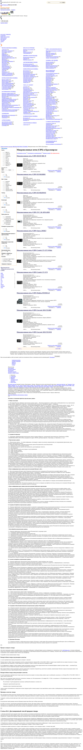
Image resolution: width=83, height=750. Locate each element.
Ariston (31, 385)
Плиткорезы (48, 129)
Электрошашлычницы (7, 75)
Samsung (13, 385)
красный (7, 184)
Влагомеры (48, 81)
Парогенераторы (5, 66)
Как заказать (3, 39)
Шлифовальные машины (51, 115)
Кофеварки (4, 54)
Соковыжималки (5, 68)
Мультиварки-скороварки (7, 61)
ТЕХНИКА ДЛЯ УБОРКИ (52, 60)
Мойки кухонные (6, 103)
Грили (3, 53)
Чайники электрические (7, 74)
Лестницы (48, 93)
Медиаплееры (5, 116)
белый (6, 182)
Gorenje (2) (7, 156)
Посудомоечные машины (7, 85)
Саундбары (4, 125)
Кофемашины (5, 55)
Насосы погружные (27, 105)
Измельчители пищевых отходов (9, 99)
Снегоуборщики (26, 110)
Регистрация (11, 368)
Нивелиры (48, 95)
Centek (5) (7, 153)
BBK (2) (7, 152)
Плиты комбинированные (7, 83)
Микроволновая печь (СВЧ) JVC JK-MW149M (33, 212)
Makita (2, 284)
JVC (2, 280)
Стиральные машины (6, 86)
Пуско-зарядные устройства (29, 65)
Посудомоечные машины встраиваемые (10, 107)
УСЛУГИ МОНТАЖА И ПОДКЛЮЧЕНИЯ (51, 142)
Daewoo (56, 385)
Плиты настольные (6, 67)
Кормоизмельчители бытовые (29, 94)
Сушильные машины (6, 87)
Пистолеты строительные (51, 101)
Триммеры (25, 112)
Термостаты (25, 82)
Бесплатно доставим (5, 7)
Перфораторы (49, 98)
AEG (35, 385)
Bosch (21, 385)
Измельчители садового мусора (30, 92)
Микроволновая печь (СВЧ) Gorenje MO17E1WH (34, 332)
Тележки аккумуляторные (51, 110)
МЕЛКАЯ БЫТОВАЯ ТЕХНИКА (9, 47)
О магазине (3, 35)
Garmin (51, 386)
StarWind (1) (8, 164)
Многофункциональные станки (53, 128)
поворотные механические (7, 222)
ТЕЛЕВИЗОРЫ (5, 113)
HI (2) (6, 157)
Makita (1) (7, 162)
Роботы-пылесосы (50, 68)
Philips (9, 385)
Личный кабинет (12, 369)
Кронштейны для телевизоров (8, 115)
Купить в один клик (52, 170)
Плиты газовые (5, 82)
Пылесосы (48, 64)
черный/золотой (9, 190)
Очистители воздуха (27, 77)
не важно (7, 176)
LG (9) (6, 161)
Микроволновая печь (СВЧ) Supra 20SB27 (31, 231)
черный (7, 188)
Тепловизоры (49, 112)
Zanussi (63, 385)
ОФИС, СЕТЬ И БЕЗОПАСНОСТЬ (54, 49)
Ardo (73, 385)
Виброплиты (49, 79)
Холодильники (5, 89)
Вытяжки (4, 96)
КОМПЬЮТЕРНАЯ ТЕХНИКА (30, 116)
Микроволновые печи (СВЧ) (8, 57)
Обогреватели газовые (28, 75)
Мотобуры (25, 99)
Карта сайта (13, 382)
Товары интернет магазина (6, 146)
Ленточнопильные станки (51, 125)
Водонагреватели (27, 71)
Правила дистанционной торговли (14, 380)
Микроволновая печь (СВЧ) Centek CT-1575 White (34, 250)
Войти (13, 9)
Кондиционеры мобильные (29, 74)
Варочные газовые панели (7, 93)
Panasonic (70, 384)
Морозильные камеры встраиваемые (10, 105)
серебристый (8, 185)
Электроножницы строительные (53, 119)
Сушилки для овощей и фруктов (30, 111)
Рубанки (48, 105)
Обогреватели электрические (29, 76)
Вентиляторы (26, 70)
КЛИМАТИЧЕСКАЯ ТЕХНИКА (30, 68)
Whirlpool (10, 386)
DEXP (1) (7, 155)
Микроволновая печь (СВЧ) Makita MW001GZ (33, 293)
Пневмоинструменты (50, 102)
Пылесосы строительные (28, 107)
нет (6, 175)
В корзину (59, 170)
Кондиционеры (26, 73)
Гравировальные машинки (52, 84)
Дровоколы (48, 124)
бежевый (7, 181)
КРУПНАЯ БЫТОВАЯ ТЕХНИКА (10, 77)
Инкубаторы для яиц (27, 93)
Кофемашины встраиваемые (8, 100)
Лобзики (48, 94)
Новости (14, 362)
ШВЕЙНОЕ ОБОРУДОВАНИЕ (30, 55)
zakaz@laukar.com (4, 4)
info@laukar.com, (66, 650)
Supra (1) (7, 165)
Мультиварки (5, 60)
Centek (2, 274)
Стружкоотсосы (49, 109)
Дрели (47, 86)
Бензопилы (48, 77)
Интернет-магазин (12, 384)
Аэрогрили (4, 49)
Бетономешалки (49, 78)
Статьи (13, 364)
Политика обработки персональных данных (18, 394)
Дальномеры (48, 85)
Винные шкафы (5, 79)
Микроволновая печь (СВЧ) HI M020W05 (31, 193)
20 (56, 348)
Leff (1, 281)
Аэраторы (25, 86)
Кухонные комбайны (6, 56)
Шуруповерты (49, 118)
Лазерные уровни (50, 92)
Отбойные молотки (50, 96)
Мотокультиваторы (27, 100)
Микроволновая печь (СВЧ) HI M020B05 (31, 174)
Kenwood (41, 386)
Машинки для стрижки (28, 49)
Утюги (3, 70)
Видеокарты (26, 118)
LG (1, 283)
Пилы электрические (50, 100)
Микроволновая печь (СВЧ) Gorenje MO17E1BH (34, 310)
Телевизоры (4, 117)
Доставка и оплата (12, 371)
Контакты (13, 377)
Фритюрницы (5, 71)
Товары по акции (46, 153)
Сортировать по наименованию (34, 153)
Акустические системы (7, 121)
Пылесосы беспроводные (51, 65)
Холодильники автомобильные (30, 66)
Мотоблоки (25, 98)
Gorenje (2, 277)
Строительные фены (50, 108)
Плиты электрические (7, 84)
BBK (2, 273)
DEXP (2, 276)
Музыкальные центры (7, 123)
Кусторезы (25, 96)
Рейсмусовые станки (50, 131)
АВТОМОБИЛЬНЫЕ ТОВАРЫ (30, 62)
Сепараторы (26, 109)
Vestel (17, 386)
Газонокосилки (26, 89)
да (6, 174)
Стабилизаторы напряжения (52, 56)
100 (59, 348)
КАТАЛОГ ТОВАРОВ (6, 34)
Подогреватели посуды (7, 106)
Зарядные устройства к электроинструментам (51, 88)
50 (57, 348)
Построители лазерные (51, 103)
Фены (24, 50)
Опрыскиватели (26, 106)
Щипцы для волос (27, 52)
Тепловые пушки (27, 81)
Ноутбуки (25, 120)
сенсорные (7, 224)
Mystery (36, 386)
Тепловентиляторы (27, 78)
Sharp (42, 385)
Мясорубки (4, 62)
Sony (73, 384)
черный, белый (8, 189)
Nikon (47, 386)
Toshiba (45, 385)
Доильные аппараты (27, 90)
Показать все (4, 167)
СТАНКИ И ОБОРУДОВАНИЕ (53, 121)
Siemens (25, 385)
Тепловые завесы (27, 80)
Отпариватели (5, 63)
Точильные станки (50, 135)
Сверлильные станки (50, 132)
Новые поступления (5, 36)
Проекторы (48, 55)
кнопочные (8, 216)
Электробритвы (26, 53)
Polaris (14, 386)
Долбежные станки (50, 123)
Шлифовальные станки (51, 138)
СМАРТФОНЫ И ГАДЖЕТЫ (30, 122)
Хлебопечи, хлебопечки (7, 73)
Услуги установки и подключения (53, 144)
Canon (44, 386)
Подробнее (52, 357)
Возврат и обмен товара (13, 372)
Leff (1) (7, 160)
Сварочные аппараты (50, 106)
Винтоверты (48, 80)
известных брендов (61, 384)
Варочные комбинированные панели (10, 94)
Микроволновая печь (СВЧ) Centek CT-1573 (32, 272)
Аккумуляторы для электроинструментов (51, 75)
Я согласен (57, 356)
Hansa (28, 385)
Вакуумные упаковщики (7, 50)
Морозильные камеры (7, 80)
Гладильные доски (6, 52)
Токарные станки (49, 134)
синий (6, 186)
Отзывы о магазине (16, 361)
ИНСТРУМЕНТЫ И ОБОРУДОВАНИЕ (50, 71)
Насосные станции (27, 103)
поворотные (8, 220)
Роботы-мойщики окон (51, 66)
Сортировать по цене (21, 153)
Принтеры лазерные (50, 53)
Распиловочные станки (51, 130)
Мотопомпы (26, 102)
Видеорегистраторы (27, 64)
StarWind (3, 286)
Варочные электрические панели (9, 95)
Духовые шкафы (5, 98)
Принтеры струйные (50, 54)
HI (1, 279)
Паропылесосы (49, 63)
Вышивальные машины (28, 57)
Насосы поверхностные (28, 104)
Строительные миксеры (51, 107)
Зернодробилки (26, 91)
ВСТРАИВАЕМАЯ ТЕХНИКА (9, 91)
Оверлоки (25, 58)
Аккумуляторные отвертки (52, 73)
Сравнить (59, 171)
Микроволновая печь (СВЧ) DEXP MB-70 (31, 156)
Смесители (4, 108)
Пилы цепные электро (51, 99)
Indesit (59, 385)
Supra (2, 287)
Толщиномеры (49, 113)
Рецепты (14, 363)
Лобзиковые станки (50, 126)
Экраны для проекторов (51, 57)
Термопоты (4, 69)
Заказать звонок (4, 22)
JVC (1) (7, 158)
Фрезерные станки (50, 136)
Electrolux (38, 385)
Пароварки (4, 64)
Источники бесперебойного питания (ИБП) (33, 119)
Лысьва (25, 386)
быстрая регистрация (5, 9)
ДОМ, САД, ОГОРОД (28, 84)
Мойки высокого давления (29, 97)
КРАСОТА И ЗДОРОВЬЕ (28, 47)
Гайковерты (48, 82)
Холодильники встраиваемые (8, 110)
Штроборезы (48, 116)
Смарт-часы (25, 124)
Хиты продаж (4, 38)
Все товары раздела (55, 153)
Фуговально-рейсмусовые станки (53, 137)
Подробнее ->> (52, 171)
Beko (53, 385)
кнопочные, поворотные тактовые (9, 218)
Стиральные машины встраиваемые (10, 109)
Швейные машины (27, 59)
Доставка (3, 40)
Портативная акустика (7, 124)
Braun (33, 386)
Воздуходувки (26, 87)
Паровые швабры (50, 62)
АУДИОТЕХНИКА (6, 120)
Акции (2, 41)
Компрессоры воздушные (51, 89)
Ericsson (67, 385)
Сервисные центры (16, 360)
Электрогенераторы (27, 113)
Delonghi (29, 386)
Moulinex (21, 386)
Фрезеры (48, 114)
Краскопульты (49, 91)
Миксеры (4, 59)
